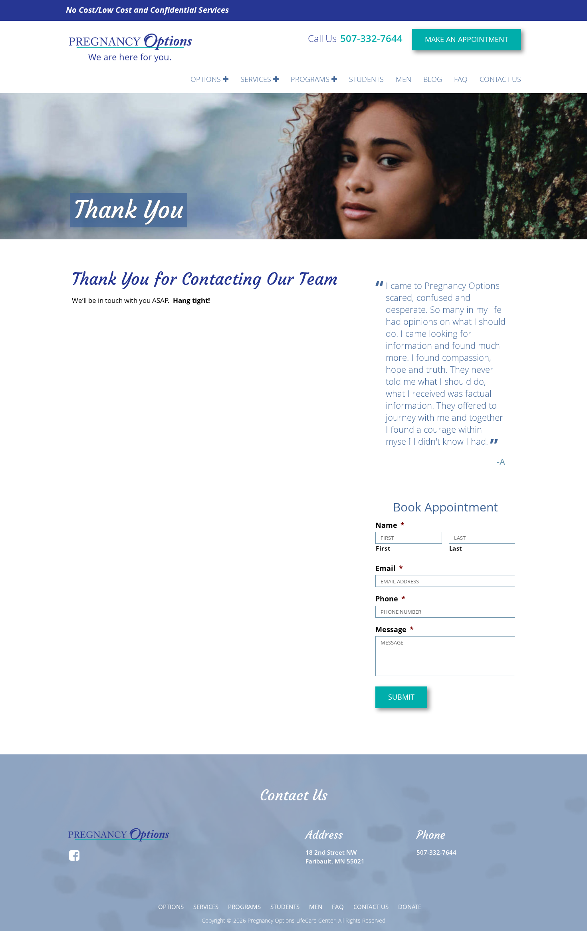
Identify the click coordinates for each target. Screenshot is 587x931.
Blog (432, 79)
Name (390, 525)
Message (394, 629)
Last (456, 548)
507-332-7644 (371, 38)
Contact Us (500, 79)
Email (389, 568)
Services (256, 79)
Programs (311, 79)
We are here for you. (130, 56)
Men (403, 79)
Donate (409, 907)
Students (366, 79)
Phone (390, 598)
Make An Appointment (466, 39)
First (383, 548)
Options (206, 79)
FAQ (461, 79)
